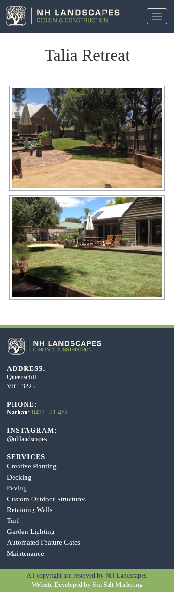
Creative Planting (32, 466)
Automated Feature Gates (43, 542)
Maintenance (25, 553)
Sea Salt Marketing (117, 584)
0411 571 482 (50, 412)
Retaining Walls (29, 509)
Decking (19, 477)
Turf (13, 520)
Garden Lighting (31, 531)
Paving (17, 488)
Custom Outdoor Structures (46, 499)
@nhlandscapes (27, 438)
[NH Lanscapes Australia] (60, 16)
